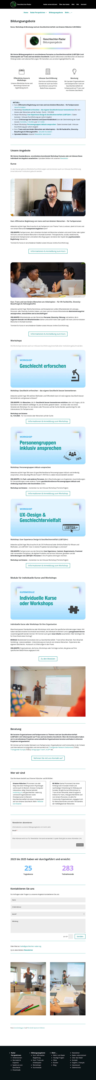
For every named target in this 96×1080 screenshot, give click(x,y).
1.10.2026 (30, 122)
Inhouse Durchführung (48, 78)
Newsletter (64, 158)
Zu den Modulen (48, 658)
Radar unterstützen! (50, 4)
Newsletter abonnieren (43, 134)
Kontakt (83, 4)
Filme (55, 1060)
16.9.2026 (23, 122)
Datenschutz (76, 1067)
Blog (54, 1065)
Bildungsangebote (56, 13)
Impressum (76, 1065)
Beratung (74, 78)
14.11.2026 (40, 122)
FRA (77, 4)
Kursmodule (37, 1067)
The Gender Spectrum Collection (36, 1028)
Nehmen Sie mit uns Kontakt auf (48, 758)
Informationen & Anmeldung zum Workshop (48, 421)
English (74, 1063)
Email (14, 830)
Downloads (16, 1070)
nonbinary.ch (17, 792)
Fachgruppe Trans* (38, 750)
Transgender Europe (17, 750)
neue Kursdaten (20, 107)
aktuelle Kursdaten (45, 132)
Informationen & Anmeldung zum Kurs (48, 251)
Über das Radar (64, 4)
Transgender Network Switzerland (61, 747)
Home (26, 13)
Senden (80, 936)
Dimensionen (17, 1058)
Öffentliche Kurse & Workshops (22, 79)
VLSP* (48, 750)
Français (81, 1063)
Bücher (55, 1063)
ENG (73, 4)
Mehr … (67, 13)
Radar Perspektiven (37, 13)
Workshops (37, 1065)
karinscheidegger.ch (19, 1028)
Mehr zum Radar (59, 1055)
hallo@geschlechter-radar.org (30, 946)
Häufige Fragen (58, 1058)
